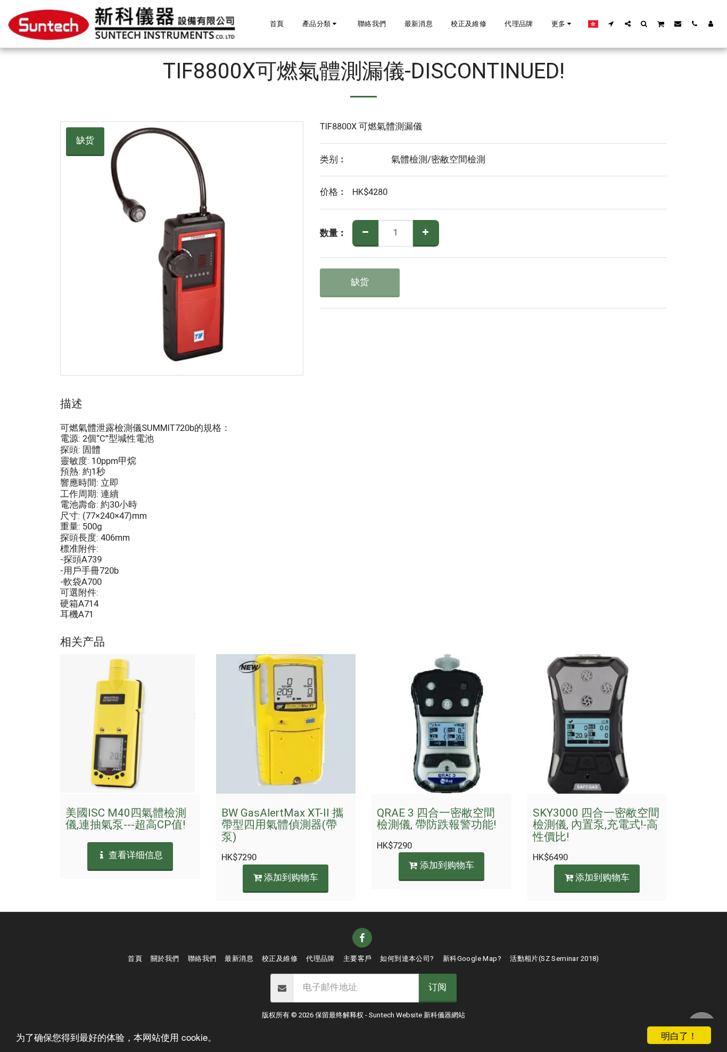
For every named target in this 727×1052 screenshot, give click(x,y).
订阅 (437, 987)
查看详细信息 (134, 855)
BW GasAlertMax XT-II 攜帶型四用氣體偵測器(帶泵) (282, 825)
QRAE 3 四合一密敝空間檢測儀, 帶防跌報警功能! (436, 819)
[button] (321, 24)
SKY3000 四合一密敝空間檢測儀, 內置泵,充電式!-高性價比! (596, 825)
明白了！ (679, 1035)
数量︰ (333, 233)
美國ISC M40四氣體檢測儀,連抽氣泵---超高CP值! (125, 819)
